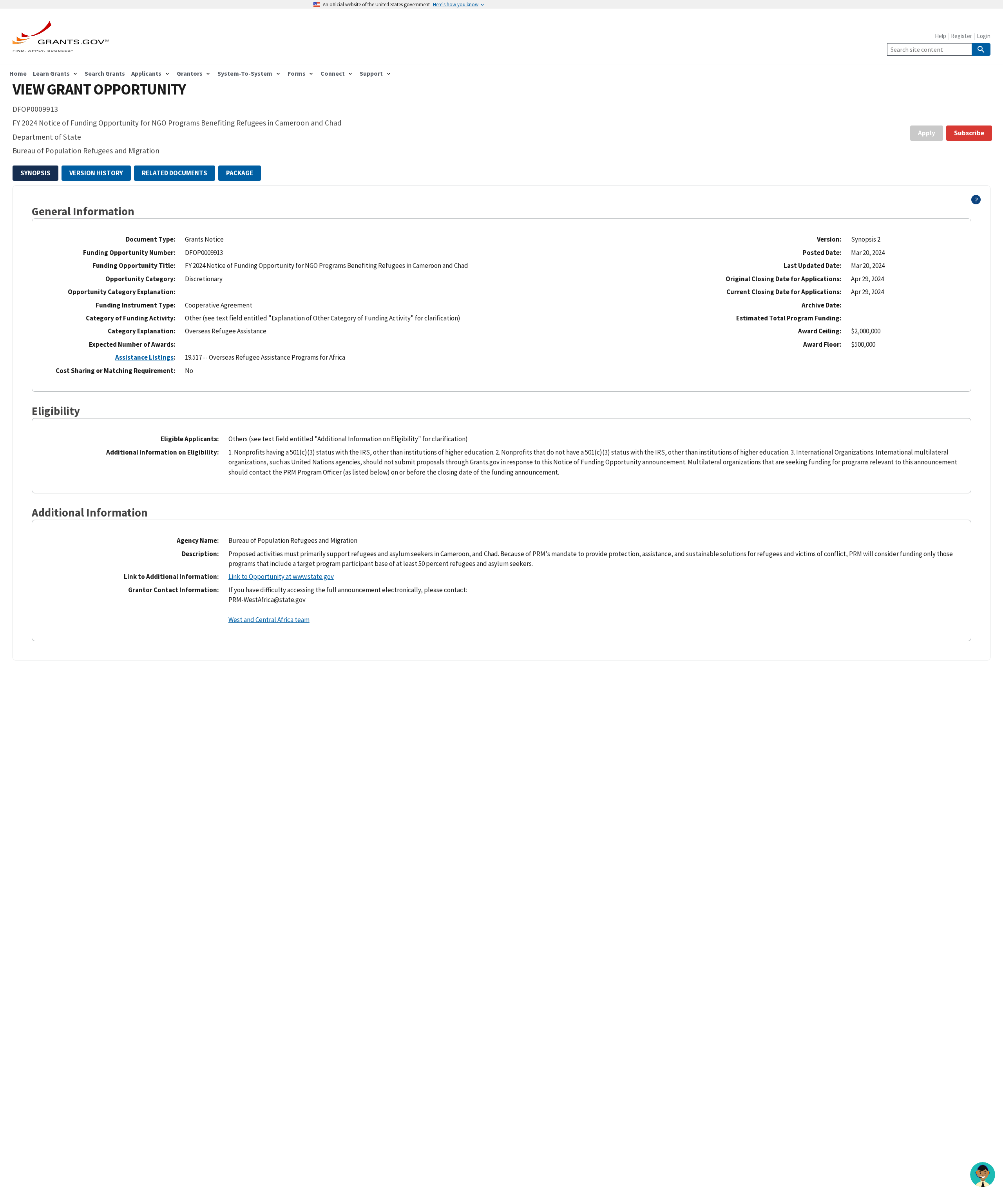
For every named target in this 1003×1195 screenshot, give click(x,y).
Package (239, 173)
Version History (96, 173)
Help (940, 35)
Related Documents (174, 173)
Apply (926, 133)
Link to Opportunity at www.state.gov (281, 576)
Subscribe (969, 133)
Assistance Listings (144, 357)
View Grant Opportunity (99, 89)
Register (961, 35)
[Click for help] (976, 202)
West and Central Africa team (269, 619)
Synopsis (35, 173)
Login (983, 35)
